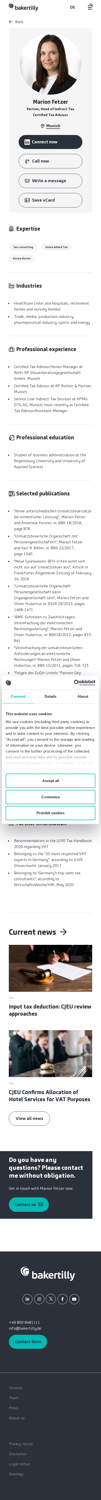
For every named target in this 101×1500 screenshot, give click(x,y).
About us (17, 1418)
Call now (40, 161)
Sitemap (16, 1474)
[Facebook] (62, 1299)
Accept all (50, 781)
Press (13, 1408)
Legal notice (19, 1464)
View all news (29, 1118)
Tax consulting (23, 247)
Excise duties (22, 258)
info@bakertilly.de (25, 1328)
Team (13, 1397)
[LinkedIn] (27, 1299)
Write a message (49, 181)
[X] (51, 1299)
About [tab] (82, 696)
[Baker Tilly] (23, 7)
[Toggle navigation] (87, 6)
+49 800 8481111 (24, 1322)
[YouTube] (74, 1299)
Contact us (25, 1204)
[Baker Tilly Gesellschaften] (48, 1273)
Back (19, 21)
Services (16, 1387)
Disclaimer (18, 1453)
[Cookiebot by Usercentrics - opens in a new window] (73, 683)
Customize (50, 797)
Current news (33, 932)
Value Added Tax (56, 247)
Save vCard (43, 200)
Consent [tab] (18, 696)
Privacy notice (21, 1443)
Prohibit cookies (50, 813)
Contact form (28, 1342)
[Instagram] (39, 1299)
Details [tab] (51, 696)
